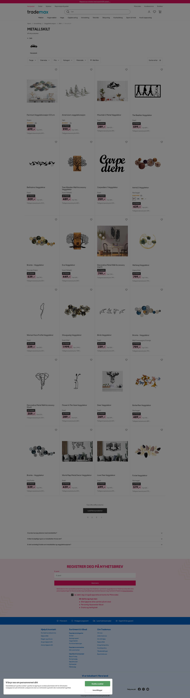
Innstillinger (97, 690)
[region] (58, 686)
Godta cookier (98, 684)
